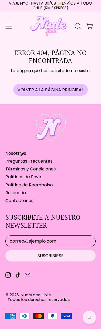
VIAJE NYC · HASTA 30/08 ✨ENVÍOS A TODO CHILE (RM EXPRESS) (50, 6)
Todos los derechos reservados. (39, 299)
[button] (78, 26)
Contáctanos (19, 200)
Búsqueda (15, 193)
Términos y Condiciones (30, 169)
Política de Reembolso (29, 185)
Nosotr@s (15, 153)
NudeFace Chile (36, 295)
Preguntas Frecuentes (29, 161)
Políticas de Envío (24, 177)
